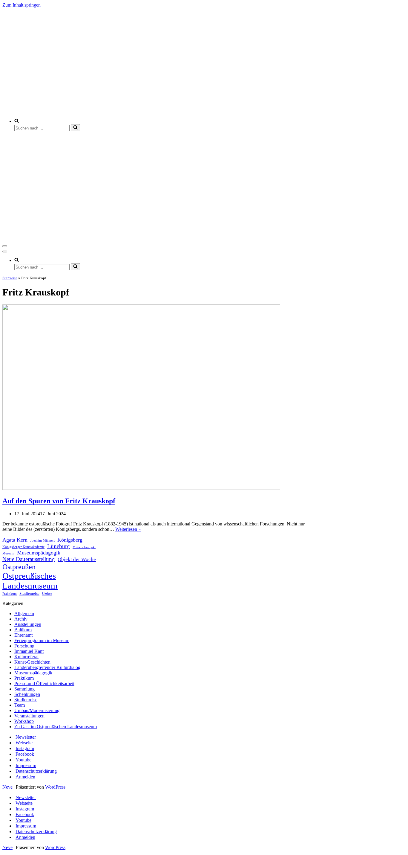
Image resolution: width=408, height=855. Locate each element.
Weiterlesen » (128, 529)
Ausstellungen (27, 624)
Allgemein (24, 613)
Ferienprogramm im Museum (41, 640)
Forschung (24, 645)
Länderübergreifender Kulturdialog (47, 667)
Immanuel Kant (29, 651)
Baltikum (23, 629)
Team (19, 705)
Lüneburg (58, 546)
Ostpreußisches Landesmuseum (30, 580)
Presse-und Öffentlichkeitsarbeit (44, 683)
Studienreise (29, 593)
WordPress (55, 787)
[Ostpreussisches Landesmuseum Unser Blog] (159, 110)
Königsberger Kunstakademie (23, 547)
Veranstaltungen (29, 715)
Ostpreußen (19, 567)
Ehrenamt (23, 635)
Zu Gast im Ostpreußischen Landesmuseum (55, 726)
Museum (8, 553)
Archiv (20, 618)
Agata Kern (14, 540)
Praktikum (9, 593)
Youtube (23, 759)
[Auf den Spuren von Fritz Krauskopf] (141, 488)
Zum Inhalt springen (21, 4)
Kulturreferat (26, 656)
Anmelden (25, 776)
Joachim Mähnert (42, 540)
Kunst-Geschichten (32, 662)
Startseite (9, 278)
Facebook (25, 754)
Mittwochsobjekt (84, 547)
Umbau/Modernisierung (36, 710)
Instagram (25, 748)
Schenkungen (27, 694)
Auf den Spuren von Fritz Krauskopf (58, 501)
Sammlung (24, 688)
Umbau (47, 593)
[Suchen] (75, 127)
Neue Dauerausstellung (28, 559)
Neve (7, 787)
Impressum (26, 765)
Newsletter (26, 737)
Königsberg (69, 540)
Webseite (24, 742)
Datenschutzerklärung (36, 771)
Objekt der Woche (77, 559)
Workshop (24, 721)
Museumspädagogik (38, 553)
